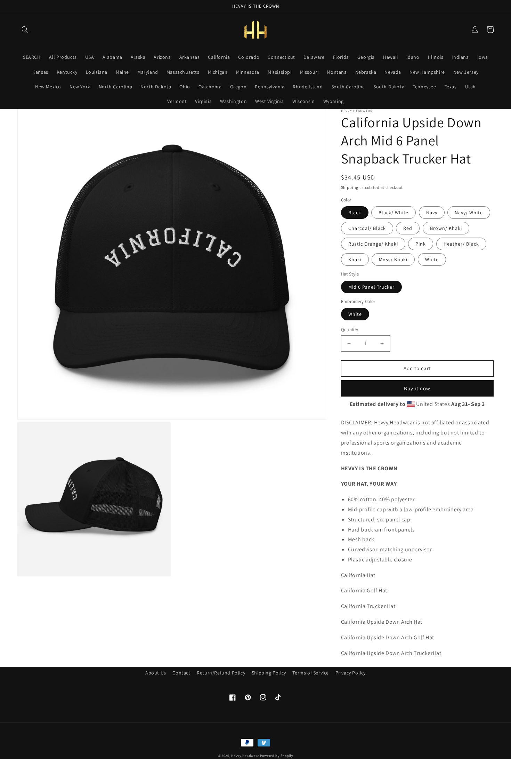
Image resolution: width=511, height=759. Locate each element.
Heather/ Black (461, 244)
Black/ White (393, 212)
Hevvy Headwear (245, 755)
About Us (155, 673)
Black (354, 212)
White (432, 259)
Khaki (355, 259)
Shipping (350, 187)
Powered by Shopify (276, 755)
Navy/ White (469, 212)
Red (407, 228)
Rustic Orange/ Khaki (373, 244)
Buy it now (417, 388)
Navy (431, 212)
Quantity (349, 330)
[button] (25, 29)
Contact (181, 673)
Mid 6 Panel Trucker (371, 287)
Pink (420, 244)
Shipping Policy (269, 673)
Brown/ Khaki (446, 228)
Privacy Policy (350, 673)
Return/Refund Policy (221, 673)
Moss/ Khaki (393, 259)
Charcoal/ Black (367, 228)
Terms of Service (310, 673)
